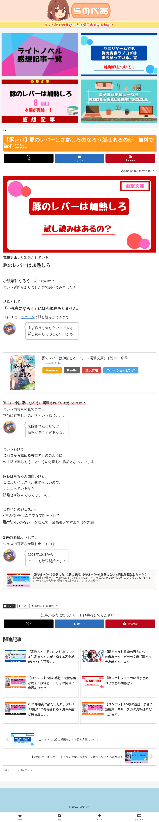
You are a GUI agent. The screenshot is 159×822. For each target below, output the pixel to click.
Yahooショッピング (121, 370)
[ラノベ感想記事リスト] (40, 54)
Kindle (72, 370)
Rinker (58, 363)
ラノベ (10, 606)
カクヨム (28, 317)
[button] (147, 615)
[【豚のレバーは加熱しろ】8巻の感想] (40, 101)
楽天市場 (92, 370)
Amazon (52, 370)
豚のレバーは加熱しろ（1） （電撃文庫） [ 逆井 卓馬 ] (85, 358)
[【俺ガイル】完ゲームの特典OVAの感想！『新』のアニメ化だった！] (119, 54)
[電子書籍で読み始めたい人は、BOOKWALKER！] (119, 101)
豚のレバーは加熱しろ (46, 606)
